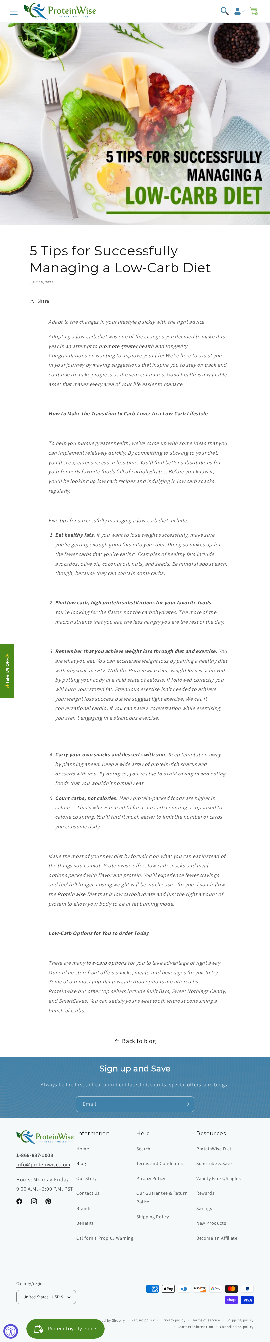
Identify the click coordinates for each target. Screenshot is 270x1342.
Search (143, 1149)
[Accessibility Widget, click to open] (10, 1331)
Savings (204, 1208)
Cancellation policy (237, 1327)
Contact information (195, 1327)
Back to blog (139, 1041)
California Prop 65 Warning (105, 1238)
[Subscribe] (186, 1104)
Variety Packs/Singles (218, 1178)
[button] (14, 11)
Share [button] (43, 301)
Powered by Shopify (108, 1320)
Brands (84, 1208)
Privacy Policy (150, 1178)
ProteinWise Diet (214, 1149)
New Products (211, 1223)
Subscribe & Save (214, 1163)
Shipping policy (240, 1320)
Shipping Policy (152, 1217)
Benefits (85, 1223)
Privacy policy (173, 1320)
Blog (81, 1163)
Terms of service (206, 1320)
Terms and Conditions (159, 1163)
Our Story (86, 1178)
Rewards (205, 1193)
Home (82, 1149)
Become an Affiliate (216, 1238)
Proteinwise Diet (76, 894)
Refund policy (143, 1320)
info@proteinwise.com (43, 1164)
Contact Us (88, 1193)
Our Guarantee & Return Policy (162, 1197)
